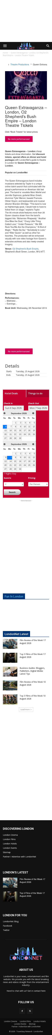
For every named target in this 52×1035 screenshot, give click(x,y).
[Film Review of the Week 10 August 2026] (10, 685)
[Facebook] (22, 1011)
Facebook (7, 925)
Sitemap (7, 852)
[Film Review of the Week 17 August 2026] (10, 644)
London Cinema (10, 835)
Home (5, 52)
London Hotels (10, 843)
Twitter (6, 930)
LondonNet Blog (10, 921)
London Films (9, 839)
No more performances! (19, 139)
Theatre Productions (19, 64)
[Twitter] (30, 1011)
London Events (10, 848)
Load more (25, 709)
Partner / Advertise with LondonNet (19, 856)
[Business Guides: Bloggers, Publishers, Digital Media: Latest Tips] (10, 672)
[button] (5, 46)
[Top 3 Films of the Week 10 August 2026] (10, 699)
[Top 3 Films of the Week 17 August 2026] (10, 658)
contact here (39, 990)
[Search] (48, 46)
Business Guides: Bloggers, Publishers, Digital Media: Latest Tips (32, 671)
